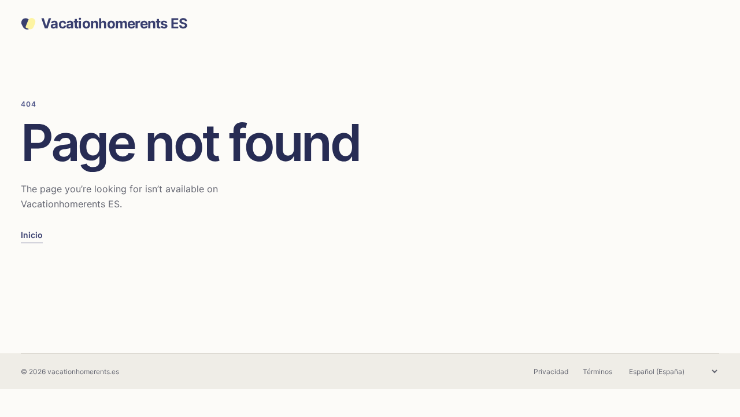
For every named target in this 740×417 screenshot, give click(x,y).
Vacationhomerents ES (114, 23)
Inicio (32, 235)
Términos (597, 371)
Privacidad (551, 371)
